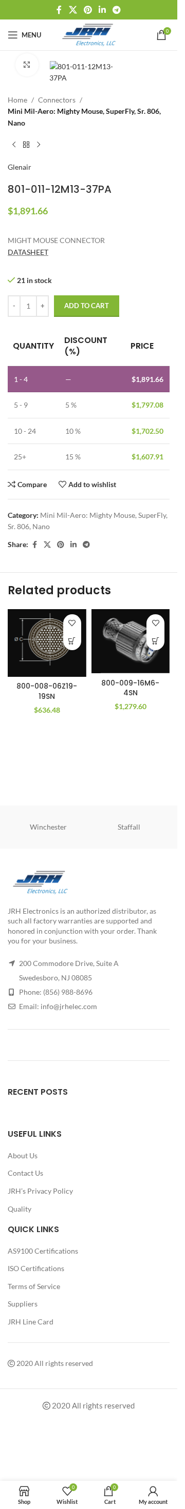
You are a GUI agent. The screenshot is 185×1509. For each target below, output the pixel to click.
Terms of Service (34, 1286)
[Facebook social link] (59, 9)
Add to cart (86, 305)
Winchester (48, 826)
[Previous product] (14, 145)
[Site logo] (88, 34)
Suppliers (23, 1303)
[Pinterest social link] (87, 9)
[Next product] (38, 145)
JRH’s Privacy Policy (40, 1190)
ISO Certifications (36, 1268)
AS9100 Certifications (43, 1250)
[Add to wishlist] (72, 623)
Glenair (19, 167)
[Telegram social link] (116, 9)
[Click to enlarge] (27, 64)
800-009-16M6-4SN (130, 688)
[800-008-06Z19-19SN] (47, 643)
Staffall (129, 826)
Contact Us (25, 1173)
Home (17, 99)
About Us (23, 1155)
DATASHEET (28, 252)
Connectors (57, 99)
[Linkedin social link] (102, 9)
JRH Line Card (30, 1321)
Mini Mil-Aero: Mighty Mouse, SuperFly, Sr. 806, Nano (84, 117)
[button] (72, 641)
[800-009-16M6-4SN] (130, 641)
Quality (19, 1208)
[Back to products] (26, 145)
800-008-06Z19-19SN (46, 691)
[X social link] (72, 9)
